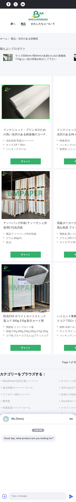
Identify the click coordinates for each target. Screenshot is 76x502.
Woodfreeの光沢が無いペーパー (21, 381)
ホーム (3, 38)
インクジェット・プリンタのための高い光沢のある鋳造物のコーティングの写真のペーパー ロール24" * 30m (25, 132)
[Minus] (71, 419)
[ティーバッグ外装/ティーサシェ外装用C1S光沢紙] (26, 195)
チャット (25, 161)
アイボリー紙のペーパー (16, 394)
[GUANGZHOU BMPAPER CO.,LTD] (38, 15)
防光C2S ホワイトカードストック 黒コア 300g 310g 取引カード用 (24, 318)
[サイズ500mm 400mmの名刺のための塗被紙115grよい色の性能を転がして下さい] (8, 57)
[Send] (71, 496)
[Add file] (4, 496)
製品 (23, 23)
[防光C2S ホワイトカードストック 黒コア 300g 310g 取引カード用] (26, 288)
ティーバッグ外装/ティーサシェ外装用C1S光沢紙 (25, 225)
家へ (13, 23)
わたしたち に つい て (43, 23)
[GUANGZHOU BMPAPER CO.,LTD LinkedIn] (23, 4)
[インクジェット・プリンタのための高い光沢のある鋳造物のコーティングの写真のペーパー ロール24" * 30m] (26, 102)
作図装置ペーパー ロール (16, 407)
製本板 (6, 401)
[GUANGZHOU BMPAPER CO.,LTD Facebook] (8, 4)
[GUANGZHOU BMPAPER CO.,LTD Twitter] (15, 4)
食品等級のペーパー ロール (18, 387)
